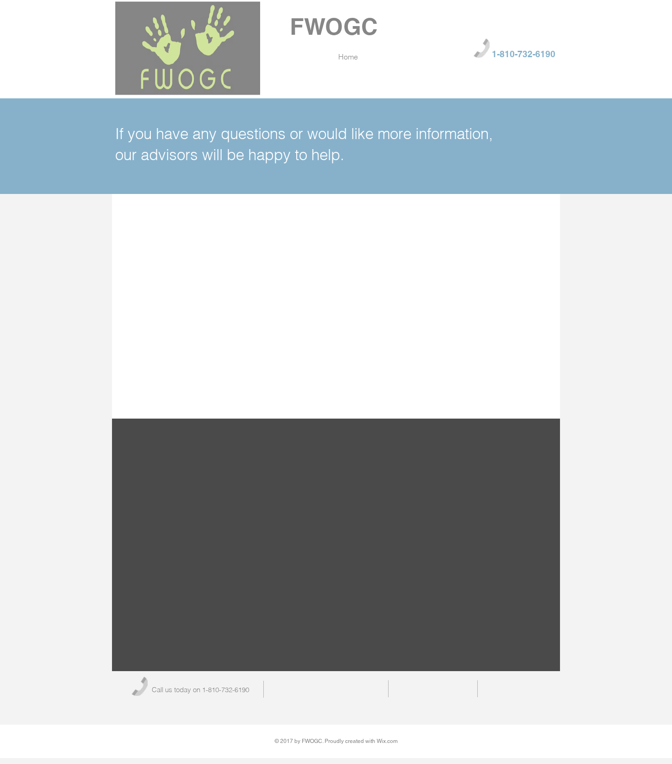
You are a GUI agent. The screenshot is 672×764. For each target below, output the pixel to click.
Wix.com (387, 741)
